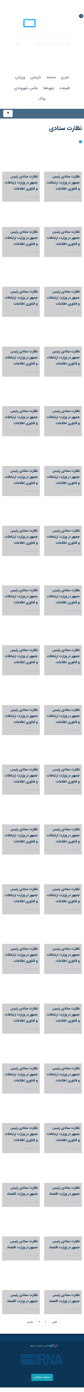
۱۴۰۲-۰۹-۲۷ (71, 1202)
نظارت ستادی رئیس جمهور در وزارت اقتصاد (64, 1191)
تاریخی (35, 77)
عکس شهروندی (26, 88)
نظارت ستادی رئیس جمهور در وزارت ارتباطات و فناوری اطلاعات (63, 183)
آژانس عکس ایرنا (42, 23)
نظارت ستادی (65, 129)
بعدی (30, 1322)
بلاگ (42, 99)
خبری (65, 77)
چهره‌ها (48, 88)
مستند (51, 77)
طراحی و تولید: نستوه (40, 1346)
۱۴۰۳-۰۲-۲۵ (71, 197)
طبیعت (64, 88)
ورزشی (20, 77)
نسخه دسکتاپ (42, 1377)
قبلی (54, 1322)
